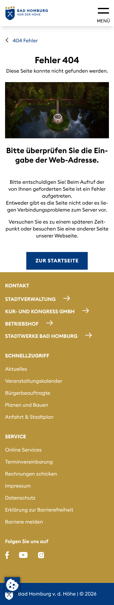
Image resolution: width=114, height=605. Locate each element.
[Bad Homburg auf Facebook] (7, 555)
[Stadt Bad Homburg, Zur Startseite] (26, 13)
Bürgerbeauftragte (27, 393)
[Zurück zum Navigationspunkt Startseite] (7, 40)
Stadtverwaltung (30, 299)
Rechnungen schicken (31, 474)
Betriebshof (22, 324)
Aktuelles (16, 369)
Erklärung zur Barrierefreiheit (39, 510)
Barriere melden (24, 522)
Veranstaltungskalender (33, 381)
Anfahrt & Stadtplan (29, 417)
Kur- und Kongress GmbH (40, 311)
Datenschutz (20, 498)
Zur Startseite (57, 261)
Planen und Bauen (26, 405)
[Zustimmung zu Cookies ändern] (12, 584)
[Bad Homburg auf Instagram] (41, 555)
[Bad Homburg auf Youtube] (23, 555)
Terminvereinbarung (29, 462)
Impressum (18, 486)
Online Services (23, 450)
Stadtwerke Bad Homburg (41, 336)
